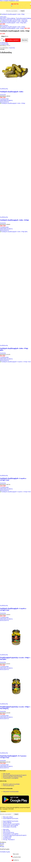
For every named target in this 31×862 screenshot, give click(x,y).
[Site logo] (14, 9)
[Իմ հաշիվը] (21, 6)
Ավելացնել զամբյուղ (13, 40)
